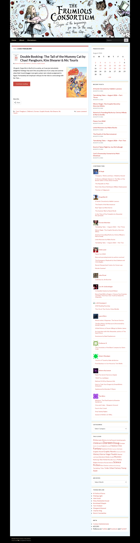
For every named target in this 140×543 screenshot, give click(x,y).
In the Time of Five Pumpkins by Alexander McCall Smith (108, 214)
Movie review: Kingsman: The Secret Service (109, 320)
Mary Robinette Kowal (101, 501)
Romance (101, 462)
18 (105, 68)
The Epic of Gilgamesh (102, 190)
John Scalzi (97, 498)
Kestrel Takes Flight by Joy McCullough (108, 147)
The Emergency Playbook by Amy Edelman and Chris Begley (110, 261)
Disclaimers (31, 40)
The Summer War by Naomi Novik (105, 211)
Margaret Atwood (99, 508)
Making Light (97, 496)
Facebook (114, 529)
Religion (95, 462)
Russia (106, 462)
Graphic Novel (98, 451)
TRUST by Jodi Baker (102, 378)
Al (94, 440)
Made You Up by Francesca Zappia (106, 375)
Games (114, 449)
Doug (116, 442)
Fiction (110, 449)
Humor (120, 454)
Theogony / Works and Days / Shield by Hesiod (110, 176)
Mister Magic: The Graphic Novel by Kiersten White (109, 230)
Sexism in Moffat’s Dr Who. (103, 415)
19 (110, 68)
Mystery (117, 457)
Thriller (106, 468)
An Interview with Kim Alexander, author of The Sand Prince (110, 332)
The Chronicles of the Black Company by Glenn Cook (110, 348)
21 (120, 68)
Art (108, 440)
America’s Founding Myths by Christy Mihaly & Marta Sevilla (110, 235)
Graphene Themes (26, 540)
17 (100, 68)
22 (124, 68)
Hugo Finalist (111, 454)
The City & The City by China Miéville (107, 309)
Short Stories (104, 465)
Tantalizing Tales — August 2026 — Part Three (110, 227)
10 (100, 65)
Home (14, 40)
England (103, 446)
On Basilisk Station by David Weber (106, 291)
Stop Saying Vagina (101, 411)
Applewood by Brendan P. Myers (105, 389)
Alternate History (101, 440)
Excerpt (108, 446)
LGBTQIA (95, 457)
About (21, 40)
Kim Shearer (54, 111)
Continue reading (22, 84)
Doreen (34, 63)
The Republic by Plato (102, 183)
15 (124, 65)
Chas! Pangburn (21, 111)
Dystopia (122, 443)
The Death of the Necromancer (105, 134)
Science (111, 462)
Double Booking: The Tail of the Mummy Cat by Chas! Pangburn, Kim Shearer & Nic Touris (53, 58)
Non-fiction (104, 460)
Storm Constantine (99, 513)
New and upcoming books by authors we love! (109, 257)
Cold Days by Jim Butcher (103, 279)
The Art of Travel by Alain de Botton (106, 360)
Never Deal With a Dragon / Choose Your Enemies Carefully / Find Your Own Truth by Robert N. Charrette (111, 295)
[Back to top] (135, 538)
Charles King (97, 511)
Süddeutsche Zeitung (114, 465)
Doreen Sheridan (19, 63)
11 (105, 65)
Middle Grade (109, 457)
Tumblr (123, 529)
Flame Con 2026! (99, 121)
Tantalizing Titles (98, 468)
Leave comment (82, 111)
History (96, 454)
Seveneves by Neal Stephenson (105, 336)
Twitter (104, 529)
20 (115, 68)
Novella (110, 460)
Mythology (96, 460)
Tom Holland (97, 506)
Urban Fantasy (115, 468)
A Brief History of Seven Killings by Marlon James (110, 328)
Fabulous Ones (116, 446)
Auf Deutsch (112, 440)
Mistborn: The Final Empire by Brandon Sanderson (107, 401)
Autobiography (121, 440)
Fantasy (97, 448)
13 (115, 65)
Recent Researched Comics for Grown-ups (109, 265)
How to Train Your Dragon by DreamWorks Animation (108, 385)
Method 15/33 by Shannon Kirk (105, 381)
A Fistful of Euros (99, 493)
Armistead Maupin (99, 503)
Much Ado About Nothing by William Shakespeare (111, 187)
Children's (28, 63)
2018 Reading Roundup (102, 306)
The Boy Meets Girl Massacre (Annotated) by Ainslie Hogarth (109, 324)
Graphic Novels (41, 63)
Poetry (114, 459)
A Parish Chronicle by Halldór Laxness (107, 89)
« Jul (109, 77)
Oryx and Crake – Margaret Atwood (106, 405)
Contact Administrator (101, 524)
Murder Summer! (100, 268)
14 (120, 65)
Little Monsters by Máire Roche (105, 128)
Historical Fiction (120, 451)
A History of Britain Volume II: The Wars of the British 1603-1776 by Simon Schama (110, 179)
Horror (102, 454)
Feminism (104, 449)
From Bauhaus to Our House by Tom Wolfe (108, 363)
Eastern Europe (97, 446)
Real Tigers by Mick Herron (103, 208)
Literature (101, 457)
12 (110, 65)
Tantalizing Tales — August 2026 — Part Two (109, 140)
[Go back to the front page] (70, 19)
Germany (119, 449)
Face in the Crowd (101, 408)
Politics (119, 460)
